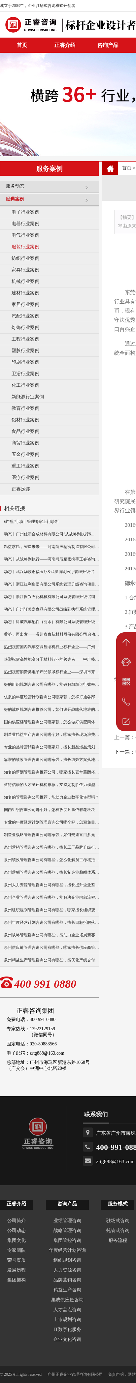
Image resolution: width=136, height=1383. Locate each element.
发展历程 (16, 1270)
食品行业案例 (25, 431)
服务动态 (15, 186)
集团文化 (16, 1240)
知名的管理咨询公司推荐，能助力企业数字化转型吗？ (51, 797)
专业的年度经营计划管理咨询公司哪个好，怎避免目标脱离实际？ (51, 822)
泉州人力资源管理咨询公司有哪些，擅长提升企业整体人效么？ (51, 885)
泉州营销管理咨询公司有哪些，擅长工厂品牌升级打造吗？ (51, 847)
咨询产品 (108, 45)
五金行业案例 (25, 454)
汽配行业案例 (25, 316)
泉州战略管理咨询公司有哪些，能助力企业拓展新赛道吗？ (51, 935)
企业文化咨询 (67, 1339)
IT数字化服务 (67, 1329)
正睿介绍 (16, 1203)
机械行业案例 (25, 281)
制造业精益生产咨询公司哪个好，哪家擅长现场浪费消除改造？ (51, 734)
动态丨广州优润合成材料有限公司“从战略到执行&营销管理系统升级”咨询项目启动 (51, 534)
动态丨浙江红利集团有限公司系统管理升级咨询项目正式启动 (51, 584)
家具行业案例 (25, 269)
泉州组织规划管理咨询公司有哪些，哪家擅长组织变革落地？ (51, 910)
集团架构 (16, 1280)
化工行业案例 (25, 385)
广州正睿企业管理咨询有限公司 (75, 1374)
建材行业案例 (25, 292)
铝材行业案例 (25, 419)
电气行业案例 (25, 235)
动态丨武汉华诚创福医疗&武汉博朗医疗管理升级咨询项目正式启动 (51, 571)
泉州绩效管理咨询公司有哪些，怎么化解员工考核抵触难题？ (51, 859)
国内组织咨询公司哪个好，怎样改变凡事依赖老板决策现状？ (51, 809)
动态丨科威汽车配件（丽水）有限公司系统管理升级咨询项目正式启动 (51, 621)
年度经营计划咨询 (67, 1250)
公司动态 (16, 1230)
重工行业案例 (25, 466)
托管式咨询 (117, 1230)
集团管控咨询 (67, 1240)
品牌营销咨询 (67, 1280)
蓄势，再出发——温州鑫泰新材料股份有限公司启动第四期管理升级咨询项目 (51, 634)
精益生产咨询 (67, 1289)
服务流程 (118, 1240)
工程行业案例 (25, 339)
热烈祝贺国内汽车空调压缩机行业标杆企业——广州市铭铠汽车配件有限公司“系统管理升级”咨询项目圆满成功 (51, 647)
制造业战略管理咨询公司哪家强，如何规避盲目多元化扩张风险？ (51, 834)
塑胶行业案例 (25, 350)
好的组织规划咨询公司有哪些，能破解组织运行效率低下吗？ (51, 684)
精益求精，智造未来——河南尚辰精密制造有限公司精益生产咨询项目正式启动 (51, 546)
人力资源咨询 (67, 1270)
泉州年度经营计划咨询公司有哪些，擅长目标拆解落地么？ (51, 922)
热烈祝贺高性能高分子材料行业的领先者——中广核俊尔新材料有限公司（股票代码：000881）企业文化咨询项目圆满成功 (51, 659)
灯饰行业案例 (25, 327)
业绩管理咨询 (67, 1220)
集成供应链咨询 (67, 1299)
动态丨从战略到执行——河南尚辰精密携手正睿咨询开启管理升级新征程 (51, 559)
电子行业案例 (25, 212)
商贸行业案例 (25, 442)
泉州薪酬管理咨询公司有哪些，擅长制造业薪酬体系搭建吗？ (51, 872)
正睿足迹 (21, 489)
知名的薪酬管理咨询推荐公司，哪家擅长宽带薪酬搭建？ (51, 772)
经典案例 (15, 198)
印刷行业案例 (25, 362)
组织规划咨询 (67, 1260)
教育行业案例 (25, 408)
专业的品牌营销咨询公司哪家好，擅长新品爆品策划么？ (51, 747)
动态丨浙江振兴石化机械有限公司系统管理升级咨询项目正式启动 (51, 596)
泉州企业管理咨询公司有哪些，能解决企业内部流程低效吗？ (51, 897)
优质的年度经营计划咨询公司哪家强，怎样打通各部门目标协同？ (51, 697)
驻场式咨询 (117, 1220)
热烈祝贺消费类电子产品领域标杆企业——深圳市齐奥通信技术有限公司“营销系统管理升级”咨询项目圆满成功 (51, 672)
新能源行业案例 (28, 396)
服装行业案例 (25, 246)
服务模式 (118, 1203)
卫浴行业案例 (25, 373)
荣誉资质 (16, 1260)
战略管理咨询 (67, 1230)
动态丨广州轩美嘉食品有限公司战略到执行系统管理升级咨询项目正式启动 (51, 609)
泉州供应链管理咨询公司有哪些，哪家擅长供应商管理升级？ (51, 947)
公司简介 (16, 1220)
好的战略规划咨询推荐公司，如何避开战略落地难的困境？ (51, 709)
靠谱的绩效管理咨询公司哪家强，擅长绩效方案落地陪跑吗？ (51, 759)
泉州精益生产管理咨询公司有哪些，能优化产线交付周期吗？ (51, 960)
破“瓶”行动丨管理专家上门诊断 (31, 521)
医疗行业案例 (25, 477)
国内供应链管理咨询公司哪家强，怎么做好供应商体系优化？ (51, 722)
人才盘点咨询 (67, 1309)
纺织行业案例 (25, 258)
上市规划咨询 (67, 1319)
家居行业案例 (25, 304)
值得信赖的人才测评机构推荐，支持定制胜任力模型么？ (51, 784)
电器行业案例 (25, 223)
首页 (126, 167)
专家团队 (16, 1250)
